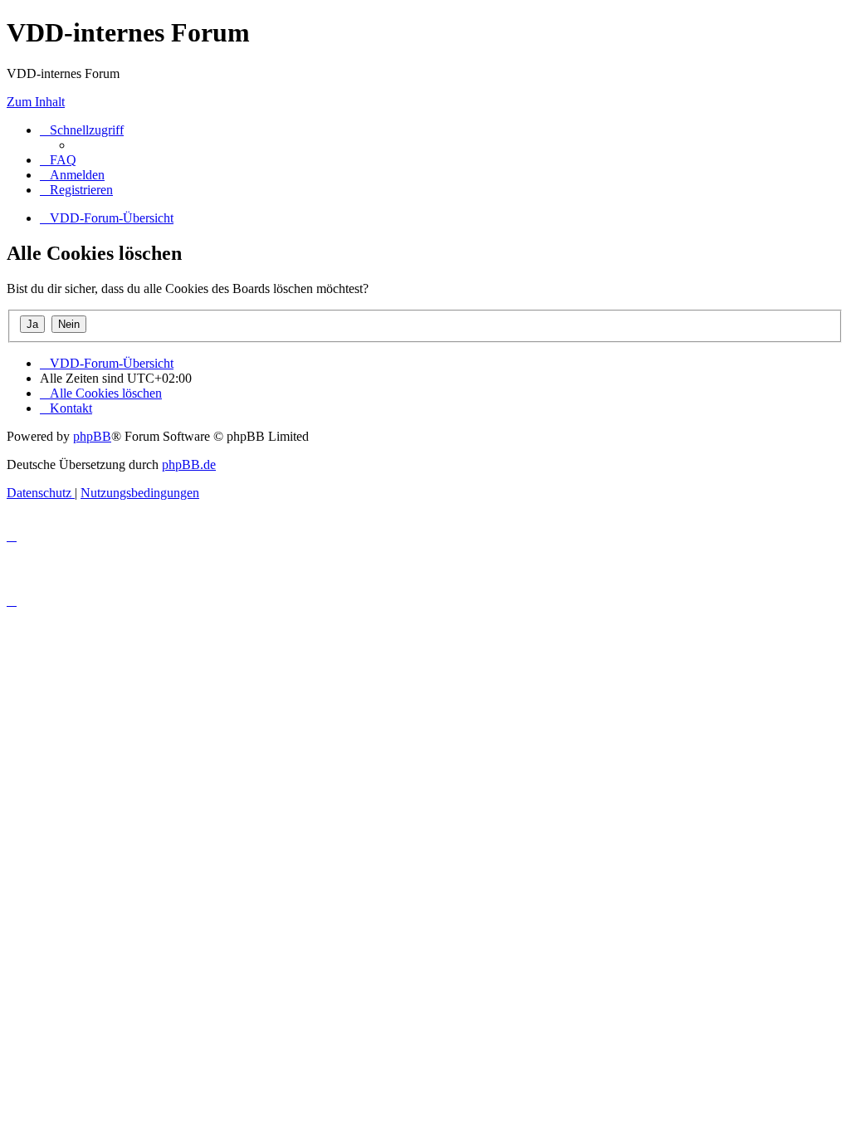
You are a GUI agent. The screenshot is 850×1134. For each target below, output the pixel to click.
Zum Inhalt (36, 102)
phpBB (92, 436)
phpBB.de (189, 464)
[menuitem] (58, 160)
